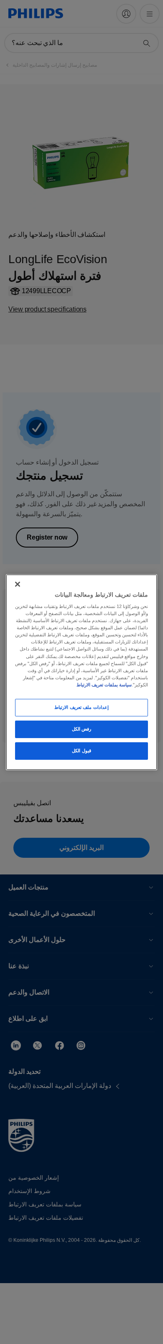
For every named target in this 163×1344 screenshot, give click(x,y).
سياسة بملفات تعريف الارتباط (104, 684)
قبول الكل (81, 750)
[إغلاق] (17, 584)
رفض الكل (82, 728)
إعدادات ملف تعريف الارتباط (81, 707)
